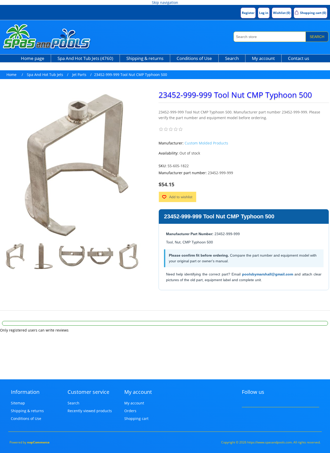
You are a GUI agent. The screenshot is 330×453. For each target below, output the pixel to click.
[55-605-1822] (15, 256)
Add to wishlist (180, 197)
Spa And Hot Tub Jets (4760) (85, 58)
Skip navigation (165, 2)
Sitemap (18, 403)
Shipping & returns (144, 58)
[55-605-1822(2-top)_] (100, 256)
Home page (32, 58)
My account (263, 58)
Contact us (298, 58)
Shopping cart (136, 418)
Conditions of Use (194, 58)
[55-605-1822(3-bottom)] (72, 256)
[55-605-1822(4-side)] (43, 256)
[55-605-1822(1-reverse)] (129, 256)
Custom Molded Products (206, 143)
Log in (263, 13)
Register (248, 13)
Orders (130, 410)
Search (317, 37)
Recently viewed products (90, 410)
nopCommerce (38, 442)
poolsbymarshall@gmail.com (267, 274)
